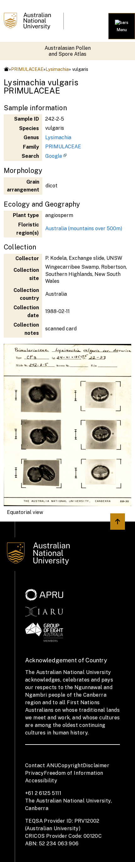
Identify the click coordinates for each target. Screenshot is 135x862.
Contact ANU (41, 765)
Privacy (34, 773)
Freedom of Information (73, 773)
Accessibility (41, 781)
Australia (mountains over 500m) (83, 228)
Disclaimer (96, 765)
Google (53, 156)
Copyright (70, 765)
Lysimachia (57, 69)
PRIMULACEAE (27, 69)
